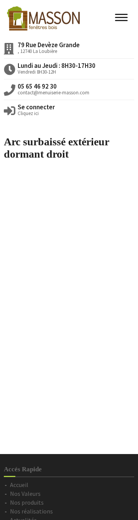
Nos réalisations (31, 511)
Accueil (19, 485)
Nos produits (27, 502)
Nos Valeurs (25, 493)
